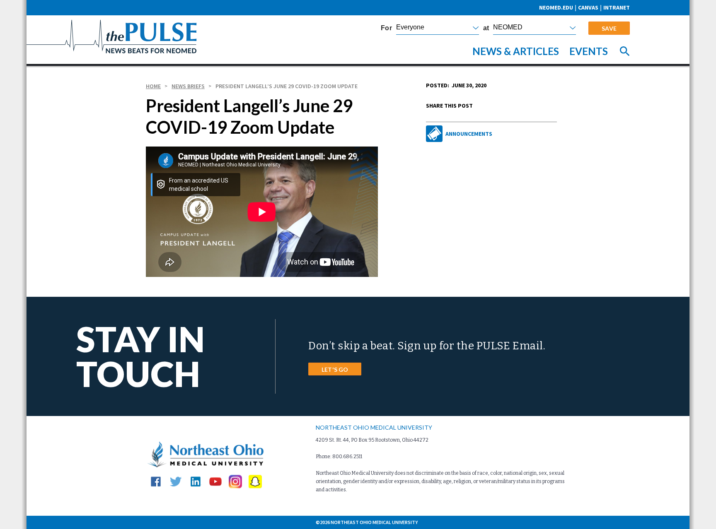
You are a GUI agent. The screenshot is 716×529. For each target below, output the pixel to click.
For (386, 28)
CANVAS (588, 7)
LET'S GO (335, 369)
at (486, 28)
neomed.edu (556, 7)
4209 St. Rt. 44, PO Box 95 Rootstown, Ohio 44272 (372, 440)
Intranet (616, 7)
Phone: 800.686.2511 (339, 456)
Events (588, 51)
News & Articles (515, 51)
